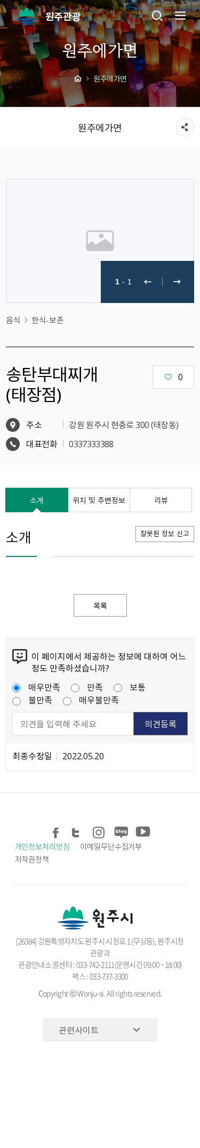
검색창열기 (157, 15)
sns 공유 (185, 127)
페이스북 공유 (57, 830)
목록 (100, 605)
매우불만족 (99, 700)
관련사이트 (79, 1029)
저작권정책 (32, 859)
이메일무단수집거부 (111, 846)
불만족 (40, 700)
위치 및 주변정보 (99, 500)
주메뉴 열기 (179, 15)
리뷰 (161, 500)
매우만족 (44, 687)
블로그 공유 (121, 830)
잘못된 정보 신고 (164, 533)
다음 (177, 282)
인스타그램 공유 (99, 830)
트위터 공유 (78, 830)
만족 (95, 687)
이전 (148, 282)
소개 (37, 500)
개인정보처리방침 (42, 846)
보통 (138, 687)
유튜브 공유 (142, 830)
